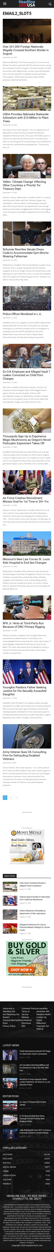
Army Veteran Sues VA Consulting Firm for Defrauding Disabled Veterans (24, 755)
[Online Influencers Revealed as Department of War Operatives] (10, 914)
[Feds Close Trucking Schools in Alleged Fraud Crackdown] (10, 887)
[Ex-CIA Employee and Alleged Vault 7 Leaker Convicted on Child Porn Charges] (27, 356)
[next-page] (16, 797)
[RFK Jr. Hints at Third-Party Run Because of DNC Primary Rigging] (27, 607)
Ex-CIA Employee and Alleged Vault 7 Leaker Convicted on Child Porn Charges (26, 375)
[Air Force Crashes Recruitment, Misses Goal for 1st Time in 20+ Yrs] (27, 482)
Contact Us (41, 1017)
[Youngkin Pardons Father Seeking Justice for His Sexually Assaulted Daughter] (27, 672)
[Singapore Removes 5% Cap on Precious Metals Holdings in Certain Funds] (10, 928)
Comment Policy (29, 1008)
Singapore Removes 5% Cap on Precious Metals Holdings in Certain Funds (35, 927)
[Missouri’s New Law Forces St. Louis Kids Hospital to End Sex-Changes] (27, 543)
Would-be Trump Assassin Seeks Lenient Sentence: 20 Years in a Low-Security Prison (35, 1082)
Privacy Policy (9, 1026)
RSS (23, 1026)
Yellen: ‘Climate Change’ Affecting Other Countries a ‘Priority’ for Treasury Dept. (24, 185)
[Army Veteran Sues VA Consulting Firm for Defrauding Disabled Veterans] (27, 736)
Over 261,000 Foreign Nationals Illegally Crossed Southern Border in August (26, 50)
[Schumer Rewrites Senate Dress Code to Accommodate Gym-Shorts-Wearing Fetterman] (27, 234)
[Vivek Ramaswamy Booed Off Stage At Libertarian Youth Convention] (10, 1055)
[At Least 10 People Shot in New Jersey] (10, 1106)
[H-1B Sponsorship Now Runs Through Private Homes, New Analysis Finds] (10, 1120)
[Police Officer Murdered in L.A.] (27, 298)
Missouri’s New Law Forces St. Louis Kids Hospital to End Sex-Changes (26, 561)
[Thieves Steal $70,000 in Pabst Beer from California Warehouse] (10, 901)
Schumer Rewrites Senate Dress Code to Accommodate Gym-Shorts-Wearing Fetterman (26, 253)
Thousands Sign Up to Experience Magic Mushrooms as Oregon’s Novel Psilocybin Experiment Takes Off (27, 440)
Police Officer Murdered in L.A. (22, 314)
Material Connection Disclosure (27, 1020)
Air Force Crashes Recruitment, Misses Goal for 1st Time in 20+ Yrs (26, 499)
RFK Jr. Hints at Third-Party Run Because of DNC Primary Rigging (24, 625)
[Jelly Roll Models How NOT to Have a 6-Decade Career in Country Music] (10, 1134)
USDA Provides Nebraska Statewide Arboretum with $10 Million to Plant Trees (26, 118)
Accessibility (42, 1008)
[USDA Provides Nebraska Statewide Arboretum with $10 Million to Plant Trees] (27, 98)
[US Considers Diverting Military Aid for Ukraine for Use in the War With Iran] (10, 1069)
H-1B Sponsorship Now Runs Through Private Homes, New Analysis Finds (32, 1118)
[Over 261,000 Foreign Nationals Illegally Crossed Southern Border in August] (27, 31)
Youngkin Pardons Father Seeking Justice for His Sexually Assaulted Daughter (25, 691)
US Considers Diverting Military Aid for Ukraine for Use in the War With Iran (34, 1068)
